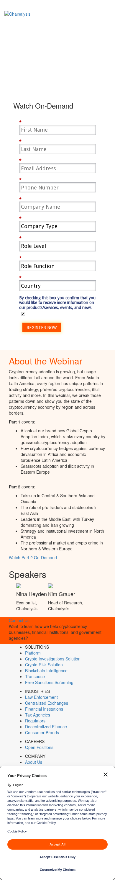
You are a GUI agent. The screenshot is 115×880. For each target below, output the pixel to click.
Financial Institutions (44, 709)
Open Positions (39, 747)
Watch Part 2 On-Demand (33, 557)
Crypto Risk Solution (44, 665)
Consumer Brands (42, 732)
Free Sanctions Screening (49, 682)
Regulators (35, 721)
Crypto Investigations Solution (52, 659)
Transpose (35, 676)
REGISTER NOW (42, 327)
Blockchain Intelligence (46, 670)
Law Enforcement (41, 697)
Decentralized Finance (46, 726)
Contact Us (19, 620)
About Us (33, 762)
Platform (33, 653)
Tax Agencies (37, 715)
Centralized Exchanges (46, 703)
